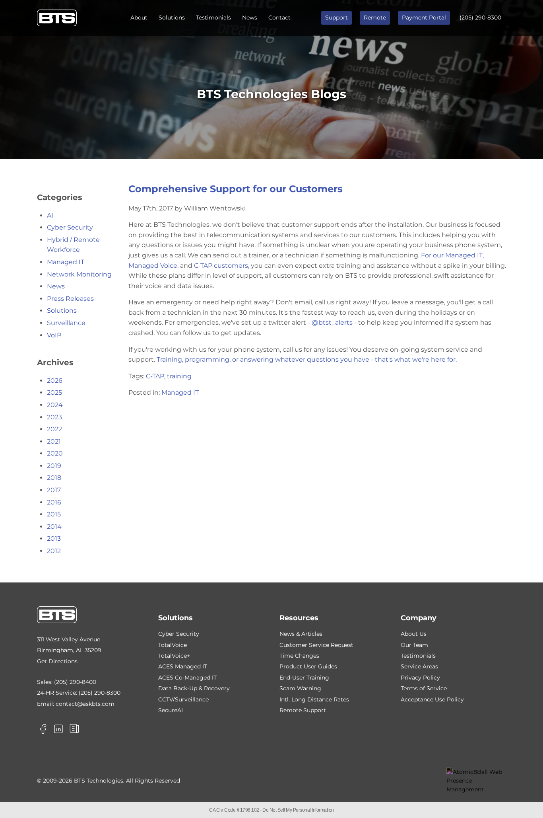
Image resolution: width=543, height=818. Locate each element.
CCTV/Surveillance (183, 699)
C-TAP (155, 376)
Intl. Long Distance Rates (314, 699)
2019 (54, 465)
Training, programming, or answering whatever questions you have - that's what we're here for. (307, 359)
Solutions (172, 17)
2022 (54, 429)
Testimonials (213, 17)
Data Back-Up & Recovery (194, 688)
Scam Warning (300, 688)
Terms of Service (424, 688)
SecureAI (170, 710)
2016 (54, 502)
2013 (54, 538)
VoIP (54, 335)
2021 (54, 441)
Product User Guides (308, 666)
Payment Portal (424, 17)
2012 (54, 551)
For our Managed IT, (452, 255)
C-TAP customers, (222, 265)
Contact (279, 17)
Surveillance (66, 323)
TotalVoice (172, 645)
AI (50, 215)
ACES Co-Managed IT (187, 677)
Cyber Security (70, 227)
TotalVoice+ (174, 655)
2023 (54, 417)
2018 (54, 477)
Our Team (414, 645)
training (179, 376)
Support (336, 17)
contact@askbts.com (85, 703)
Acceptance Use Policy (432, 699)
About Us (414, 633)
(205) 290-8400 (75, 682)
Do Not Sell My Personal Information (298, 810)
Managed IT (180, 392)
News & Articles (300, 633)
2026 (54, 380)
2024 (55, 405)
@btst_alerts (332, 322)
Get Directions (57, 661)
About (138, 17)
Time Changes (299, 655)
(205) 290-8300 (480, 17)
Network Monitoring (79, 274)
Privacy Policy (420, 677)
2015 (54, 514)
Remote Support (302, 710)
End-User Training (304, 677)
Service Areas (419, 666)
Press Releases (70, 298)
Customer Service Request (316, 645)
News (249, 17)
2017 (54, 490)
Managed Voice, (153, 265)
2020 (55, 453)
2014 (54, 526)
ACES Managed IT (182, 666)
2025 (54, 392)
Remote (375, 17)
